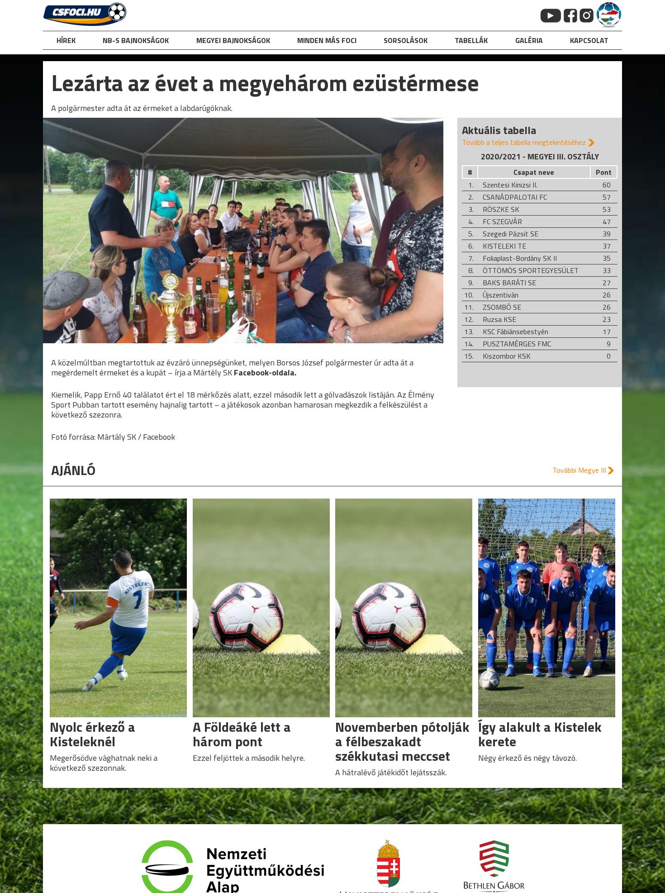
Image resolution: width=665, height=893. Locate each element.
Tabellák (471, 40)
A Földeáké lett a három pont (242, 734)
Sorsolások (406, 40)
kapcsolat (589, 40)
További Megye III (579, 470)
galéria (529, 40)
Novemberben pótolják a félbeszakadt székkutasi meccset (402, 741)
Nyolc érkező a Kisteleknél (92, 734)
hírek (66, 40)
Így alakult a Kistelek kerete (540, 734)
